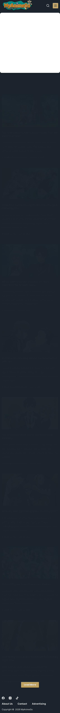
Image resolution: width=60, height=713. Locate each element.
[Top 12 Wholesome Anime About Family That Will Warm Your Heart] (30, 111)
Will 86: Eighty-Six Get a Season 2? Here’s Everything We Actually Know (25, 283)
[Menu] (55, 5)
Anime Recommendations (15, 157)
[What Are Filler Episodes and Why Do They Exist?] (30, 490)
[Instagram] (10, 698)
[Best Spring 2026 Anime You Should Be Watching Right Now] (30, 635)
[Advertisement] (30, 43)
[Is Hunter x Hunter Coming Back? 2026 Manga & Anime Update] (30, 183)
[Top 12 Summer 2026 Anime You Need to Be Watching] (30, 413)
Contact (22, 703)
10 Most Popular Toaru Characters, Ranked (26, 584)
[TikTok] (17, 698)
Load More (30, 684)
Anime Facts (9, 234)
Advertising (39, 703)
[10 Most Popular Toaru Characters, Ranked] (30, 562)
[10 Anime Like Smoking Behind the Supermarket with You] (30, 337)
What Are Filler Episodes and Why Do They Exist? (30, 511)
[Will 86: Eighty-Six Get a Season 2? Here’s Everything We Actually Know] (30, 260)
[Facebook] (3, 698)
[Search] (47, 5)
